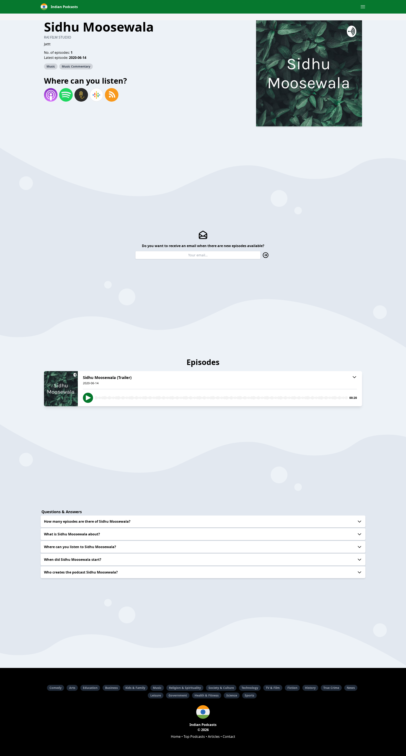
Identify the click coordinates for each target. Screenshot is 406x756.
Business (111, 688)
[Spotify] (66, 94)
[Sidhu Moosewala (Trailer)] (61, 388)
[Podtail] (81, 94)
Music (51, 66)
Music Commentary (76, 66)
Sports (249, 695)
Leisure (155, 695)
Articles (214, 736)
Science (231, 695)
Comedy (55, 688)
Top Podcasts (194, 736)
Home (176, 736)
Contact (229, 736)
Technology (249, 688)
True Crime (331, 688)
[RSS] (111, 94)
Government (178, 695)
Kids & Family (135, 688)
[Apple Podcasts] (50, 94)
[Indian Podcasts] (203, 712)
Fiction (292, 688)
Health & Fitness (207, 695)
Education (90, 688)
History (310, 688)
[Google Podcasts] (96, 94)
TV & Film (273, 688)
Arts (72, 688)
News (351, 688)
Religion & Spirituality (185, 688)
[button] (362, 6)
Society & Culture (221, 688)
